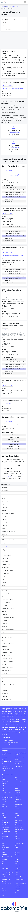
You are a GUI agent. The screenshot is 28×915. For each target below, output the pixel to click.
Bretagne (4, 757)
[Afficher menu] (25, 2)
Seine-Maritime (6, 879)
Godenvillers (5, 591)
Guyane (17, 818)
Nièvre (3, 861)
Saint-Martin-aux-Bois (8, 608)
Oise (18, 6)
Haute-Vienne (18, 827)
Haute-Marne (5, 825)
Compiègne (5, 490)
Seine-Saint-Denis (19, 879)
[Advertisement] (14, 39)
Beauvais (4, 487)
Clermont (4, 519)
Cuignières (5, 679)
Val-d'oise (4, 886)
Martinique (18, 852)
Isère (16, 836)
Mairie (4, 22)
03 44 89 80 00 (8, 422)
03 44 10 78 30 (8, 213)
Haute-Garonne (6, 822)
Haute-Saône (18, 825)
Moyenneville (5, 567)
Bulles (3, 588)
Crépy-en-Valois (6, 502)
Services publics (7, 29)
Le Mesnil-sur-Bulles (8, 19)
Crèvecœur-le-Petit (7, 670)
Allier (16, 779)
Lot (16, 845)
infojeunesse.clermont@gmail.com (13, 255)
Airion (3, 576)
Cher (16, 797)
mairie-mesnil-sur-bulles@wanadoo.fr (14, 88)
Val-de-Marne (18, 886)
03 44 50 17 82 (8, 252)
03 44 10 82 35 (8, 171)
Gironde (17, 815)
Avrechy (4, 579)
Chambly (4, 522)
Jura (3, 838)
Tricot (3, 676)
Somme (4, 881)
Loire (3, 843)
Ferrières (4, 623)
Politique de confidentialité (11, 742)
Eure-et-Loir (18, 811)
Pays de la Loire (19, 766)
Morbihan (4, 859)
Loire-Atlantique (19, 843)
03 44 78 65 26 (8, 85)
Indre (16, 834)
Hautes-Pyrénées (19, 829)
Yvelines (4, 895)
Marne (3, 852)
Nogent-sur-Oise (6, 496)
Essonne (17, 809)
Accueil (3, 6)
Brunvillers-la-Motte (7, 638)
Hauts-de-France (10, 6)
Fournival (4, 611)
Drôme (4, 809)
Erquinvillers (5, 573)
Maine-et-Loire (6, 850)
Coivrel (4, 682)
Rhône (16, 872)
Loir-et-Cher (18, 841)
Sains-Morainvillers (7, 652)
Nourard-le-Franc (6, 594)
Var (3, 888)
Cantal (3, 795)
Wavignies (5, 646)
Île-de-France (18, 761)
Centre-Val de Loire (20, 757)
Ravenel (4, 664)
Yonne (16, 893)
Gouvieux (4, 525)
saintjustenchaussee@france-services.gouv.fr (15, 175)
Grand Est (17, 759)
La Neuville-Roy (6, 602)
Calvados (17, 793)
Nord (16, 861)
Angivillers (5, 693)
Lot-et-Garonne (6, 847)
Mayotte (17, 854)
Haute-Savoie (5, 827)
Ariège (3, 777)
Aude (16, 788)
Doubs (16, 806)
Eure (3, 811)
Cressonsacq (5, 649)
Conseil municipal (7, 26)
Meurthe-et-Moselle (7, 857)
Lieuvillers (4, 614)
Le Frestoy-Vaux (6, 556)
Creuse (4, 804)
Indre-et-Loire (5, 836)
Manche (17, 850)
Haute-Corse (18, 820)
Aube (3, 788)
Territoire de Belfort (20, 884)
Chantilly (4, 516)
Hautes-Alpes (5, 829)
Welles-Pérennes (6, 699)
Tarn (16, 881)
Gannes (4, 597)
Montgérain (5, 561)
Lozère (17, 847)
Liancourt (4, 534)
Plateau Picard (5, 547)
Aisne (3, 779)
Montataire (5, 507)
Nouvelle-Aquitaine (20, 764)
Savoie (3, 877)
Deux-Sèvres (18, 804)
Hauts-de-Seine (6, 831)
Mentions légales (8, 740)
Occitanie (4, 766)
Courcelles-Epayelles (7, 570)
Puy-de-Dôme (5, 868)
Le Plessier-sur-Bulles (8, 617)
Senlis (3, 499)
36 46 (6, 330)
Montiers (4, 635)
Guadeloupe (5, 818)
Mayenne (4, 854)
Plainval (4, 582)
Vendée (4, 890)
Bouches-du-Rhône (7, 793)
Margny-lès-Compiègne (8, 531)
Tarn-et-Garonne (6, 884)
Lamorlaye (5, 528)
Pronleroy (4, 690)
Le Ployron (5, 620)
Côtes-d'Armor (19, 802)
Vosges (4, 893)
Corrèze (4, 799)
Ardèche (4, 786)
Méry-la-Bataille (6, 550)
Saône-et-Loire (6, 874)
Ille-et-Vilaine (5, 834)
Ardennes (17, 786)
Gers (3, 815)
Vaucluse (17, 888)
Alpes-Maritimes (19, 782)
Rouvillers (4, 605)
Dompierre (5, 641)
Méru (3, 505)
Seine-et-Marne (19, 877)
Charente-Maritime (7, 797)
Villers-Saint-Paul (6, 537)
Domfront (4, 696)
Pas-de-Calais (18, 866)
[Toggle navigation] (24, 19)
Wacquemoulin (6, 655)
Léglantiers (5, 632)
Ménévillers (5, 558)
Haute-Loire (18, 822)
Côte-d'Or (4, 802)
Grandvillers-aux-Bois (8, 629)
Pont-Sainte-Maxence (8, 513)
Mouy (3, 543)
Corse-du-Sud (18, 799)
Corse (3, 759)
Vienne (17, 890)
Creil (3, 493)
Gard (16, 813)
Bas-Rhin (17, 790)
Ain (16, 777)
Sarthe (16, 874)
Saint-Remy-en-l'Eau (7, 667)
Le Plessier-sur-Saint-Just (8, 685)
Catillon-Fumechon (7, 658)
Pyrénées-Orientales (7, 872)
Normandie (5, 764)
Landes (4, 841)
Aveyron (4, 790)
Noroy (3, 553)
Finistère (4, 813)
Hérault (17, 831)
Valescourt (5, 626)
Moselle (17, 859)
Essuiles (4, 688)
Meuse (16, 857)
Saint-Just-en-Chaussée (8, 540)
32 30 (6, 295)
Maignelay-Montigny (7, 600)
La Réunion (18, 838)
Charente (17, 795)
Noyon (4, 510)
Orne (16, 863)
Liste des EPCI (7, 745)
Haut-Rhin (4, 820)
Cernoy (4, 585)
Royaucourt (5, 673)
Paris (3, 866)
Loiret (3, 845)
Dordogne (4, 806)
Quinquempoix (6, 564)
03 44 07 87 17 (8, 403)
